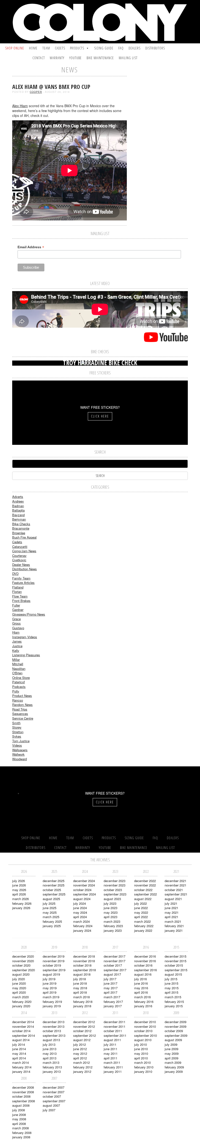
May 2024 (80, 912)
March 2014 (20, 1062)
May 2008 (19, 1119)
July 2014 (18, 1044)
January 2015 (174, 1006)
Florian (17, 591)
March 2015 (173, 997)
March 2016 (142, 997)
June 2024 (80, 907)
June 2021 (171, 907)
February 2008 (21, 1132)
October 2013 (52, 1030)
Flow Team (20, 596)
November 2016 (145, 961)
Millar (16, 659)
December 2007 (53, 1087)
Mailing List (128, 58)
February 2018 (82, 1001)
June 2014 (19, 1049)
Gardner (17, 609)
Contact (38, 58)
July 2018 (79, 979)
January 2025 (52, 925)
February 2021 (174, 925)
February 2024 (82, 925)
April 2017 (110, 992)
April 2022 (141, 916)
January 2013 (52, 1071)
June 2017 (110, 983)
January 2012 (82, 1071)
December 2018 (84, 956)
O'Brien (17, 673)
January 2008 (21, 1137)
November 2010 (145, 1026)
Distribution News (24, 569)
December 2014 (23, 1021)
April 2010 (141, 1058)
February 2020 (21, 1001)
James (17, 641)
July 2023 (110, 903)
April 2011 (110, 1058)
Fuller (16, 605)
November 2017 (114, 961)
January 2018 (82, 1006)
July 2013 (49, 1044)
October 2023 (113, 889)
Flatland (17, 587)
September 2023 (115, 894)
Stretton (17, 732)
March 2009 (173, 1062)
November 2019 (53, 961)
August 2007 (51, 1105)
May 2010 (141, 1053)
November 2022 (145, 885)
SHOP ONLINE (14, 48)
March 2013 (51, 1062)
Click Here (100, 416)
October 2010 (143, 1030)
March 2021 (173, 921)
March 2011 (112, 1062)
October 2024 (82, 889)
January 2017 (113, 1006)
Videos (17, 745)
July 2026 (18, 880)
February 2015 (174, 1001)
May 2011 (111, 1053)
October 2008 (21, 1096)
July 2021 (171, 903)
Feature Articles (23, 582)
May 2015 (172, 988)
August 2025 (51, 898)
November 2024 (84, 885)
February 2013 (52, 1067)
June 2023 (110, 907)
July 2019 (49, 979)
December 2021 (175, 880)
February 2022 (143, 925)
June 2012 (80, 1049)
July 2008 (18, 1110)
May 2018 (80, 988)
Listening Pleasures (26, 655)
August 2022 (142, 898)
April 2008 (19, 1123)
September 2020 (23, 970)
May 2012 (80, 1053)
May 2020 (19, 988)
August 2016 (142, 974)
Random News (22, 704)
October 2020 (21, 965)
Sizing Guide (103, 48)
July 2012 (79, 1044)
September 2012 (84, 1035)
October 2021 (174, 889)
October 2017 (113, 965)
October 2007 (52, 1096)
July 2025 (49, 903)
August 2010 (142, 1039)
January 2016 (143, 1006)
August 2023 (112, 898)
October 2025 (52, 889)
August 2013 (51, 1039)
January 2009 (174, 1071)
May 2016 (141, 988)
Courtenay (19, 555)
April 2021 (171, 916)
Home (33, 48)
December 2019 (53, 956)
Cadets (60, 48)
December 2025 (53, 880)
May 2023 (111, 912)
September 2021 (176, 894)
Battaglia (18, 510)
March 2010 (142, 1062)
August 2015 (173, 974)
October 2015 (174, 965)
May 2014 (19, 1053)
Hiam (16, 632)
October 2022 (143, 889)
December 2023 (114, 880)
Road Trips (19, 709)
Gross (16, 623)
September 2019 (54, 970)
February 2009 (174, 1067)
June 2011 (110, 1049)
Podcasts (19, 686)
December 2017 (114, 956)
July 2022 (140, 903)
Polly (15, 691)
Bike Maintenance (100, 58)
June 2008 (19, 1114)
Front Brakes (21, 600)
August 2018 (81, 974)
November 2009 (175, 1026)
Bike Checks (21, 524)
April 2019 (49, 992)
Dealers (134, 48)
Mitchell (17, 664)
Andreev (18, 501)
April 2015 (171, 992)
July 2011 (110, 1044)
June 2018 (80, 983)
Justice (17, 646)
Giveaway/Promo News (28, 614)
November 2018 (84, 961)
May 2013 (50, 1053)
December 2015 (175, 956)
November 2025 (53, 885)
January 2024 (82, 930)
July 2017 (110, 979)
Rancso (17, 700)
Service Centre (22, 718)
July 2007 (49, 1110)
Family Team (21, 578)
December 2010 (145, 1021)
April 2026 (19, 894)
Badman (18, 506)
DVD (15, 573)
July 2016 (140, 979)
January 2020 (21, 1006)
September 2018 (84, 970)
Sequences (20, 713)
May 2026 (19, 889)
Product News (22, 695)
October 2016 (143, 965)
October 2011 (113, 1030)
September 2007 (54, 1101)
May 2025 (50, 912)
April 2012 (80, 1058)
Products (77, 48)
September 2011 (115, 1035)
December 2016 (145, 956)
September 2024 (84, 894)
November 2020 (23, 961)
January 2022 (143, 930)
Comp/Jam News (24, 551)
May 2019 (50, 988)
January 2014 (21, 1071)
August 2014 (21, 1039)
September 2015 (176, 970)
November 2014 (23, 1026)
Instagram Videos (24, 637)
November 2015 (175, 961)
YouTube (75, 58)
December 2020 (23, 956)
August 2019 (51, 974)
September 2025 (54, 894)
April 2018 (80, 992)
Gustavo (18, 628)
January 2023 (113, 930)
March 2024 (81, 921)
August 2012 (81, 1039)
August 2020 (21, 974)
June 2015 (171, 983)
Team (46, 48)
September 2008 (23, 1101)
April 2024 (80, 916)
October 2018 (82, 965)
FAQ (121, 48)
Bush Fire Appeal (24, 537)
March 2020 (20, 997)
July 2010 (140, 1044)
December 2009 (175, 1021)
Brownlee (18, 533)
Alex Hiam (20, 105)
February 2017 (113, 1001)
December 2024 (84, 880)
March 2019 (51, 997)
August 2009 (173, 1039)
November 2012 (84, 1026)
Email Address (31, 247)
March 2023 (112, 921)
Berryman (19, 519)
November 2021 (175, 885)
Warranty (57, 58)
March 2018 (81, 997)
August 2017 (112, 974)
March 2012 (81, 1062)
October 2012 (82, 1030)
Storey (16, 727)
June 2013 (49, 1049)
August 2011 (112, 1039)
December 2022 (145, 880)
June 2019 (49, 983)
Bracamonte (20, 528)
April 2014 (19, 1058)
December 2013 (53, 1021)
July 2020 (18, 979)
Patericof (18, 682)
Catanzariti (19, 546)
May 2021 (172, 912)
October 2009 (174, 1030)
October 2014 (21, 1030)
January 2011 (113, 1071)
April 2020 (19, 992)
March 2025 (51, 916)
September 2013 (54, 1035)
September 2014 (23, 1035)
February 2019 (52, 1001)
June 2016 (141, 983)
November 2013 (53, 1026)
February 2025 (52, 921)
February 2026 (21, 903)
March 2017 (112, 997)
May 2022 (141, 912)
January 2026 (21, 907)
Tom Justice (21, 741)
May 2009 (172, 1053)
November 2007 (53, 1092)
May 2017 (111, 988)
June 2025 (49, 907)
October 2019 (52, 965)
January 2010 (143, 1071)
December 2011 (114, 1021)
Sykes (16, 736)
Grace (16, 619)
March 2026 (20, 898)
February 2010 (143, 1067)
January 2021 (174, 930)
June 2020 (19, 983)
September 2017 (115, 970)
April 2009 (171, 1058)
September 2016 (145, 970)
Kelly (15, 650)
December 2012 (84, 1021)
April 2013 (49, 1058)
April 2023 (110, 916)
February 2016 (143, 1001)
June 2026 (19, 885)
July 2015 (171, 979)
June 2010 (141, 1049)
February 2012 (82, 1067)
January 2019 (52, 1006)
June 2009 (171, 1049)
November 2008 (23, 1092)
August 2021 (173, 898)
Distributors (155, 48)
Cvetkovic (19, 560)
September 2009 (176, 1035)
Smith (16, 723)
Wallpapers (20, 750)
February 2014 (21, 1067)
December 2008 (23, 1087)
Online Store (21, 677)
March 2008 (20, 1128)
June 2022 (141, 907)
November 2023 (114, 885)
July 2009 (171, 1044)
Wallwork (18, 754)
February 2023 (113, 925)
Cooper (36, 92)
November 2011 (114, 1026)
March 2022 (142, 921)
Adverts (17, 496)
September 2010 (145, 1035)
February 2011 (113, 1067)
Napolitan (18, 668)
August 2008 (21, 1105)
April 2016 (141, 992)
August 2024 (81, 898)
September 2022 (145, 894)
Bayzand (18, 515)
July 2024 (79, 903)
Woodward (19, 759)
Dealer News (21, 564)
